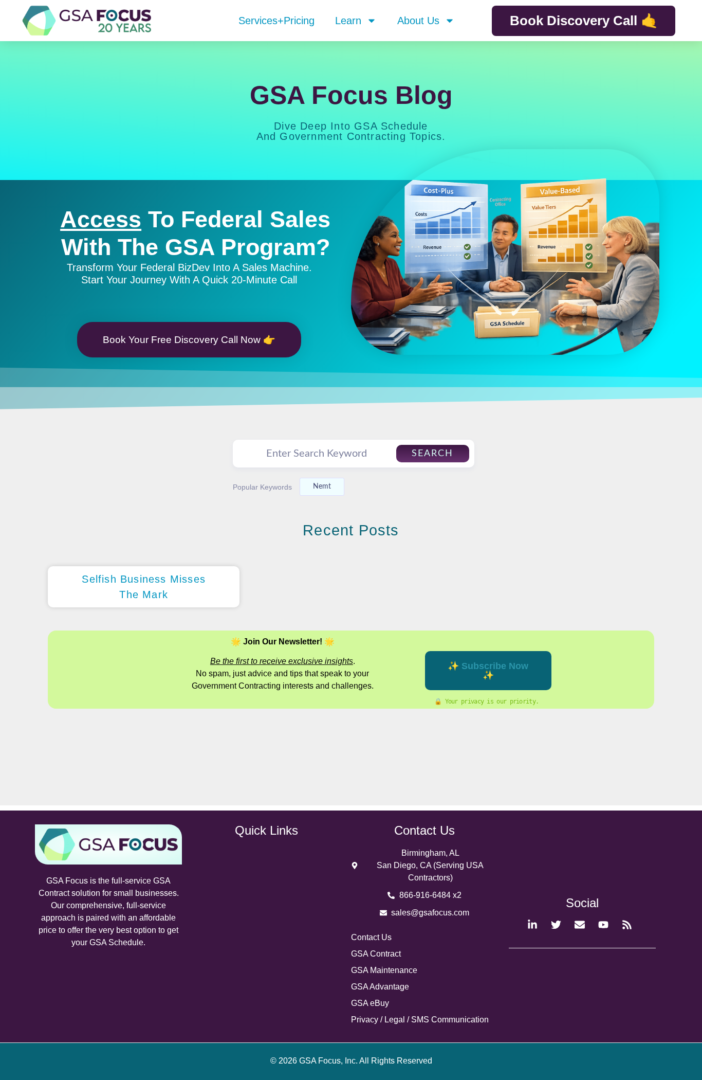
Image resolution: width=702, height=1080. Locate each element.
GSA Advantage (380, 986)
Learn (348, 20)
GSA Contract (376, 953)
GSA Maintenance (384, 970)
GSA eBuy (370, 1003)
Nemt (322, 486)
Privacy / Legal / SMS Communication (420, 1019)
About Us (418, 20)
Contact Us (371, 937)
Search (432, 453)
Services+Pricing (276, 20)
